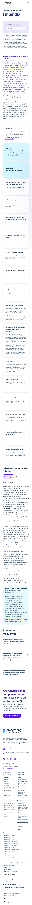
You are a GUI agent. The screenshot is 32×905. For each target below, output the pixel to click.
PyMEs (6, 816)
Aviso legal (6, 902)
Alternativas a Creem (9, 853)
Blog (19, 810)
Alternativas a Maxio (9, 847)
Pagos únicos (7, 799)
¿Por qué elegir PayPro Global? (13, 887)
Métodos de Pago (23, 822)
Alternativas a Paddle (9, 837)
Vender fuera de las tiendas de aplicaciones (9, 789)
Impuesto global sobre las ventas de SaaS (23, 776)
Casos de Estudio (22, 819)
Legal (4, 898)
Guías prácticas (22, 805)
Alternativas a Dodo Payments (11, 857)
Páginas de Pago (8, 869)
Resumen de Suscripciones (11, 871)
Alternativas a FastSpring (10, 841)
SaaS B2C (6, 779)
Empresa (6, 818)
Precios (19, 826)
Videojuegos (7, 785)
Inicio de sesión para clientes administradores (15, 879)
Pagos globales (22, 779)
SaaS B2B (6, 777)
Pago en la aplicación (23, 786)
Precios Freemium (8, 801)
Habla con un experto (12, 715)
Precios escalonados (9, 803)
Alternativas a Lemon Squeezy (11, 849)
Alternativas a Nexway (9, 855)
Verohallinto (9, 139)
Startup (6, 814)
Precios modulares (9, 809)
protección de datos (9, 895)
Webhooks (7, 867)
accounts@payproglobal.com (12, 748)
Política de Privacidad (8, 768)
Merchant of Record (23, 781)
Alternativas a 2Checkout (10, 839)
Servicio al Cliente (22, 795)
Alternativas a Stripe (9, 835)
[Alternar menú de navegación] (28, 2)
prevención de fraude (23, 797)
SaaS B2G (6, 781)
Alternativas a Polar (9, 859)
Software (6, 783)
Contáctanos (7, 877)
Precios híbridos (8, 805)
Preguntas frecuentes (9, 881)
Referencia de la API (9, 865)
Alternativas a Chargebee (10, 845)
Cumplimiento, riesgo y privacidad (12, 893)
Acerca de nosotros (9, 884)
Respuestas (21, 803)
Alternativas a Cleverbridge (11, 843)
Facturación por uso (9, 807)
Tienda (19, 829)
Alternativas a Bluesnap (10, 851)
